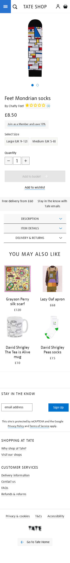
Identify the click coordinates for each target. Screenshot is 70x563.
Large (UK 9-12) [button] (16, 141)
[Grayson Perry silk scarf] (17, 279)
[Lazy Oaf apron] (52, 279)
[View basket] (65, 7)
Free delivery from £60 (17, 201)
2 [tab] (37, 85)
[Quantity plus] (26, 161)
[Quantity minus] (8, 161)
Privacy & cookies (18, 516)
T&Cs (38, 516)
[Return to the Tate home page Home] (35, 7)
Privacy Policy (16, 426)
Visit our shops (11, 455)
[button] (15, 7)
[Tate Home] (35, 528)
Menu (6, 6)
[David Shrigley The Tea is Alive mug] (17, 327)
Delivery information (15, 475)
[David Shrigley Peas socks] (52, 327)
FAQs (4, 488)
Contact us (8, 482)
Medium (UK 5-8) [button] (44, 141)
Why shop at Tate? (13, 448)
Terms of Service (39, 426)
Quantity (10, 153)
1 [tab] (32, 85)
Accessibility (55, 516)
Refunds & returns (13, 494)
